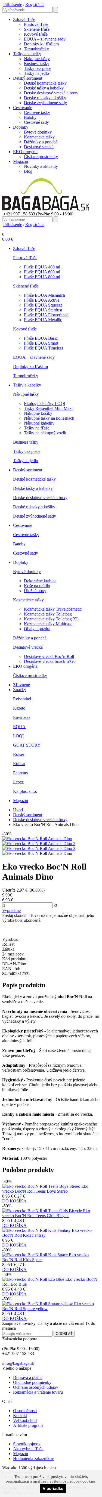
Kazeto (19, 708)
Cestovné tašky (37, 112)
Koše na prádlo (37, 585)
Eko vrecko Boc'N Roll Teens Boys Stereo (45, 1188)
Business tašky (36, 63)
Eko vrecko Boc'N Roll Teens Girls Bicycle (46, 1213)
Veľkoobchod (25, 1420)
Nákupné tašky (37, 58)
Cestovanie (22, 107)
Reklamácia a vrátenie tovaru (38, 1392)
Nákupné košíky (38, 413)
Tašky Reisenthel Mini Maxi (48, 408)
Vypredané (11, 910)
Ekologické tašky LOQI (44, 403)
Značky (19, 689)
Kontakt (20, 1415)
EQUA (19, 726)
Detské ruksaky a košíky (45, 97)
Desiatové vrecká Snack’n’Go (50, 661)
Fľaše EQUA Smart (41, 343)
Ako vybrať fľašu (28, 1448)
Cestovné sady (36, 122)
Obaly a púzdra (37, 628)
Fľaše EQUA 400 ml (42, 267)
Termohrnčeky (36, 49)
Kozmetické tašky (39, 137)
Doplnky (20, 127)
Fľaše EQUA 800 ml (42, 276)
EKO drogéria (25, 151)
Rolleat (19, 763)
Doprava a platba (27, 1377)
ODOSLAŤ (64, 1334)
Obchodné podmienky (32, 1382)
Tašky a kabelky (27, 53)
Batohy (30, 117)
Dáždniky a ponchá (40, 142)
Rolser (18, 754)
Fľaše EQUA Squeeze (43, 305)
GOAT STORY (27, 745)
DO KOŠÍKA (14, 1201)
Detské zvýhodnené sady (45, 102)
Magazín (20, 161)
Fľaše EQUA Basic (41, 338)
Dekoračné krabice (40, 581)
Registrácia (34, 4)
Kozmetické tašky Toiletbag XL (51, 619)
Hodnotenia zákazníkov (33, 1458)
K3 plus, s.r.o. (25, 791)
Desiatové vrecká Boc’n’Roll (49, 656)
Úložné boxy (35, 590)
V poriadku (53, 1488)
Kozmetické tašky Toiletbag (48, 614)
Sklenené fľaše (37, 29)
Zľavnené (21, 684)
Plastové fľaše (36, 24)
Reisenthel (22, 699)
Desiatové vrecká (39, 146)
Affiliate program (28, 1425)
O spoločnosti (25, 1410)
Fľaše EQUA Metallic (43, 319)
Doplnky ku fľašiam (41, 44)
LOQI (18, 736)
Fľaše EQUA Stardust (43, 310)
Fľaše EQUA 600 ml (42, 272)
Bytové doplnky (38, 132)
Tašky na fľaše (36, 428)
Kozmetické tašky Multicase (48, 623)
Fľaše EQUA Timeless (43, 348)
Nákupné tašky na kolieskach (49, 418)
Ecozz (18, 782)
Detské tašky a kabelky (44, 88)
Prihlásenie (12, 4)
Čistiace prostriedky (41, 156)
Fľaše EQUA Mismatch (44, 295)
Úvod (18, 810)
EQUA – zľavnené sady (45, 39)
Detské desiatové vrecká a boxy (51, 93)
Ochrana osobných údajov (35, 1387)
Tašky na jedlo (36, 73)
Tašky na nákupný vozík (45, 433)
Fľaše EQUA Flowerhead (46, 315)
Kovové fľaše (36, 34)
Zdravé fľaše (24, 19)
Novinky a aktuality (41, 166)
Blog (28, 171)
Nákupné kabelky (39, 423)
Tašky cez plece (37, 68)
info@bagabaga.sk (18, 1363)
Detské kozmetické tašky (45, 83)
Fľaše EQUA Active (41, 300)
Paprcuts (20, 773)
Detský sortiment (27, 78)
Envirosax (21, 717)
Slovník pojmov (27, 1444)
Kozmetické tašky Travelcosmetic (53, 609)
